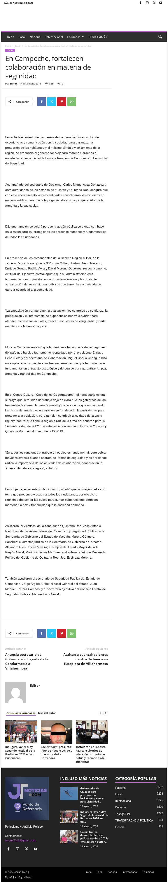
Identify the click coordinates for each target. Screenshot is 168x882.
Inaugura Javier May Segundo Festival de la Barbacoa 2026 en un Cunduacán (20, 752)
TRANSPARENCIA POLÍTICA (134, 820)
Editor (13, 83)
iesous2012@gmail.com (20, 840)
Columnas (73, 37)
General (120, 827)
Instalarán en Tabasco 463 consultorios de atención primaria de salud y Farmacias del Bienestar (91, 754)
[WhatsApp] (71, 101)
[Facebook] (140, 3)
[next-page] (105, 713)
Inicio (10, 37)
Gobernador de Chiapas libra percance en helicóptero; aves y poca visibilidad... (91, 795)
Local (22, 37)
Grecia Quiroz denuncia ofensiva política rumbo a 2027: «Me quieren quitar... (94, 837)
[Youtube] (160, 3)
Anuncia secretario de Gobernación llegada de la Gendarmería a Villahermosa (26, 661)
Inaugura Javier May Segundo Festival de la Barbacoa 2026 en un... (94, 816)
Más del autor (47, 713)
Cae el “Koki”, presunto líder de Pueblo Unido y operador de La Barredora (56, 752)
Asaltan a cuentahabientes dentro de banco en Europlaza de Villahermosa (85, 659)
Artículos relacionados (21, 713)
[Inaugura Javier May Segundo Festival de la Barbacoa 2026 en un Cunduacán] (21, 732)
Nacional (35, 37)
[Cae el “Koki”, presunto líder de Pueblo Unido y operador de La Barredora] (56, 732)
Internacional (54, 37)
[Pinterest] (61, 101)
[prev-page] (100, 713)
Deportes (121, 807)
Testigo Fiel (122, 814)
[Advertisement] (56, 123)
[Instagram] (147, 3)
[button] (160, 37)
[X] (154, 3)
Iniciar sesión (98, 36)
